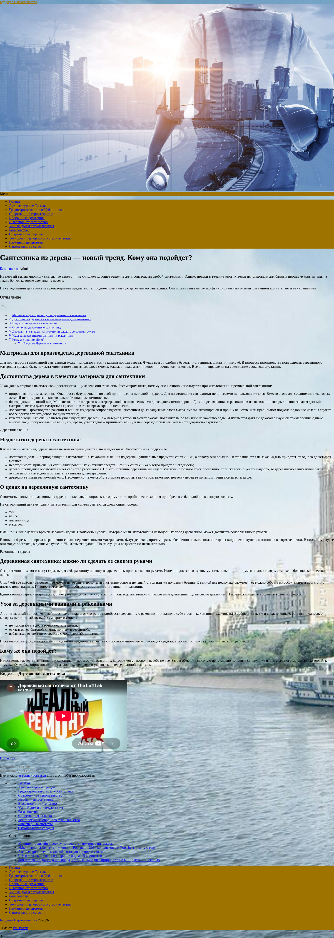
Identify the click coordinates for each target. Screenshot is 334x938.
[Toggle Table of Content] (3, 307)
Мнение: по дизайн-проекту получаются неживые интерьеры (66, 843)
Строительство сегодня (27, 246)
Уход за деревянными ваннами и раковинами (43, 335)
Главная (15, 201)
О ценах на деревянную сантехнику (36, 327)
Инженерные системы (26, 242)
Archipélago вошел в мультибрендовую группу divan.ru (60, 852)
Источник (7, 758)
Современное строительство (31, 214)
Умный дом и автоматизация (31, 226)
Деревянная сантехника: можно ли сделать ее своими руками (54, 331)
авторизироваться (32, 775)
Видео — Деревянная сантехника (44, 343)
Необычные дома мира (27, 218)
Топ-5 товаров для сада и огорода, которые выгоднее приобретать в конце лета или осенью (89, 860)
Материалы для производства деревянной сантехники (49, 315)
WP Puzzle (20, 928)
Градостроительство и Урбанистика (36, 210)
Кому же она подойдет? (28, 339)
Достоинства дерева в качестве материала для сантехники (51, 319)
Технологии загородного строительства (40, 238)
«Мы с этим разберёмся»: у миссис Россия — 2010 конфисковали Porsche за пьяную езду (87, 847)
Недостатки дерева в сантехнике (34, 323)
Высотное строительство (28, 222)
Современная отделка (26, 234)
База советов (19, 230)
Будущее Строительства (18, 2)
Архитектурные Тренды (28, 205)
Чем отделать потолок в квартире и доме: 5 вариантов (60, 856)
